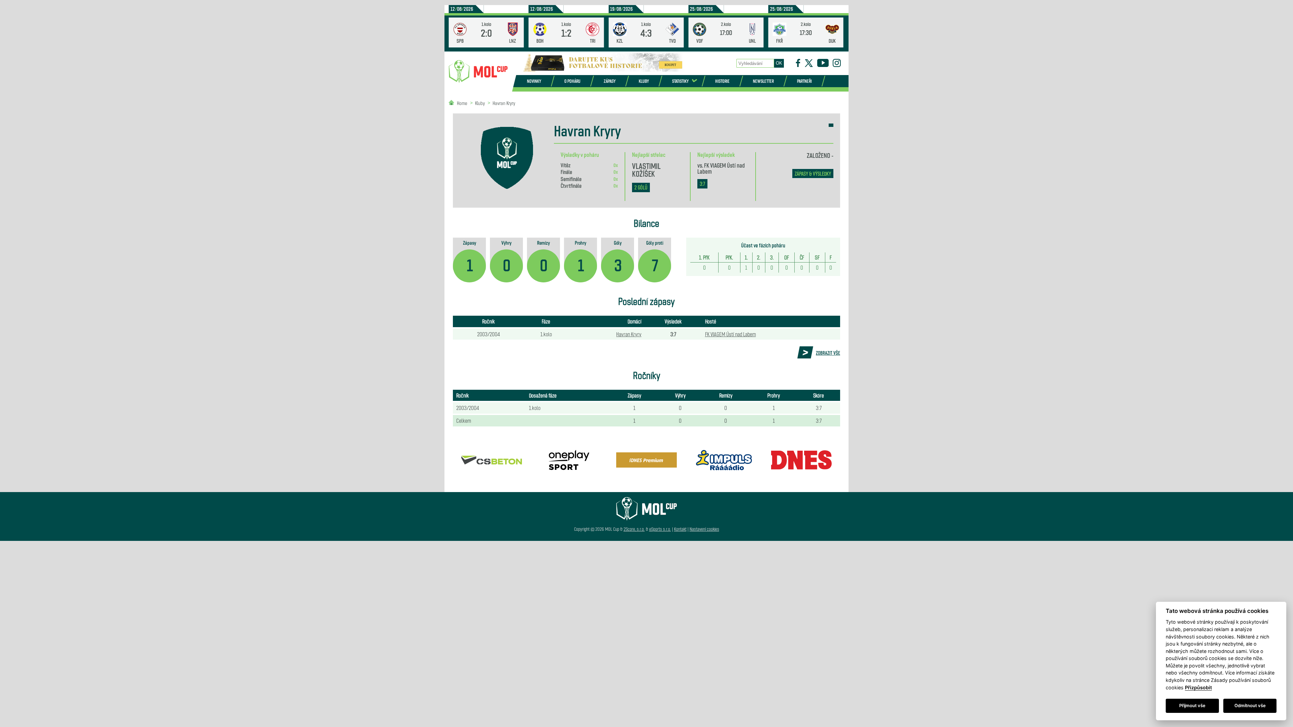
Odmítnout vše (1250, 705)
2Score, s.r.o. (634, 529)
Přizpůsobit (1198, 687)
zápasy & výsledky (813, 173)
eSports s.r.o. (660, 529)
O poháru (572, 81)
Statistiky (680, 81)
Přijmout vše (1192, 705)
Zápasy (610, 81)
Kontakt (680, 529)
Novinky (534, 81)
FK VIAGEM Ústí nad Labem (721, 168)
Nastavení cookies (704, 529)
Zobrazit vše (828, 353)
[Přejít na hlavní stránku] (478, 71)
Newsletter (763, 81)
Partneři (804, 81)
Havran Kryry (504, 103)
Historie (722, 81)
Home (462, 103)
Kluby (644, 81)
